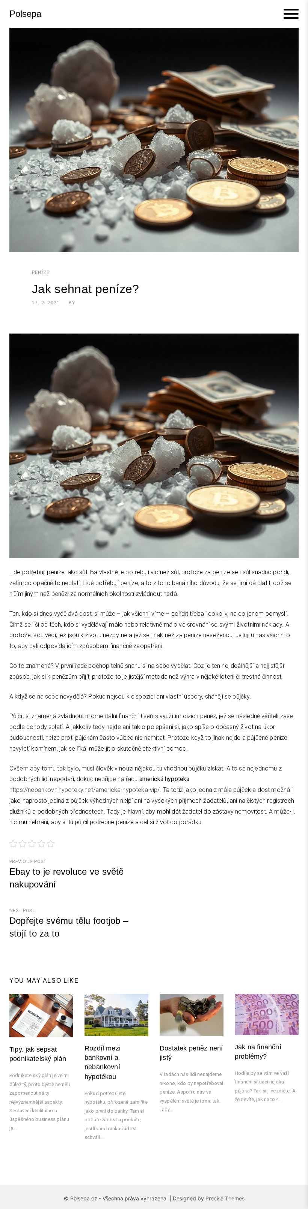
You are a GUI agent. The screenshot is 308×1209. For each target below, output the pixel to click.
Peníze (41, 272)
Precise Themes (225, 1198)
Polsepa (25, 13)
